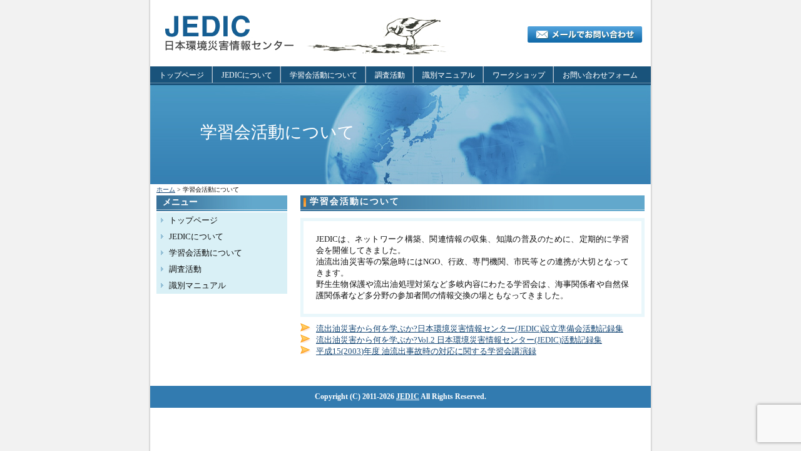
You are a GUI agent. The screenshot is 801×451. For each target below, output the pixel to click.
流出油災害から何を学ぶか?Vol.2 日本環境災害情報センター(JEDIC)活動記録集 (459, 340)
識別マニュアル (448, 75)
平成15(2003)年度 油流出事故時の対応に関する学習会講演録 (426, 351)
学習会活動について (323, 75)
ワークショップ (518, 75)
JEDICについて (247, 75)
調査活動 (390, 75)
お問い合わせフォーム (600, 75)
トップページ (181, 75)
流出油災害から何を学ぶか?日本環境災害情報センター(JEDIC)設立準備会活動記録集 (469, 328)
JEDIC (407, 396)
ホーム (165, 189)
